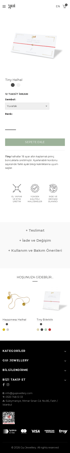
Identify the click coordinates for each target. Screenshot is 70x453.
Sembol (10, 99)
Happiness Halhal (14, 319)
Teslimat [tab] (36, 230)
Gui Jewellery (28, 447)
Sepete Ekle (35, 142)
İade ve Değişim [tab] (36, 240)
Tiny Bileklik (45, 319)
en (58, 6)
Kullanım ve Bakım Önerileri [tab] (36, 250)
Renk (8, 113)
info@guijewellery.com (18, 393)
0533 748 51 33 (14, 397)
